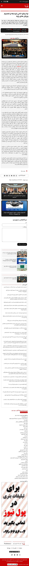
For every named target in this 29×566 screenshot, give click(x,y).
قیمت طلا (26, 423)
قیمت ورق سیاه (24, 467)
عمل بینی (26, 453)
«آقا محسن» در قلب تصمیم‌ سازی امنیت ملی (10, 278)
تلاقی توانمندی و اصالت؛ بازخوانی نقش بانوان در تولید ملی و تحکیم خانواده (15, 309)
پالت (27, 470)
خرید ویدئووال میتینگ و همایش (21, 478)
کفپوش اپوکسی (24, 462)
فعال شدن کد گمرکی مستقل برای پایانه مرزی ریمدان (10, 267)
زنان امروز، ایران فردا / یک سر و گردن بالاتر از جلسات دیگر (16, 313)
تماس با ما (14, 548)
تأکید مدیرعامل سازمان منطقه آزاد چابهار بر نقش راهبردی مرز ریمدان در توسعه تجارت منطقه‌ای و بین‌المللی (15, 298)
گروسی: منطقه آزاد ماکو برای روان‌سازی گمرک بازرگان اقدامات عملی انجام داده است (15, 404)
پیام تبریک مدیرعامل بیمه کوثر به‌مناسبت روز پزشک (17, 320)
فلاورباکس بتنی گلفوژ (23, 464)
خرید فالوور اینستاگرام (23, 451)
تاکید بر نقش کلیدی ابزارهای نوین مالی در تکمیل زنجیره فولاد (15, 302)
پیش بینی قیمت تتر (24, 429)
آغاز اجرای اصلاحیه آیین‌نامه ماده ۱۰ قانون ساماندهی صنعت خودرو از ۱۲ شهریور (16, 368)
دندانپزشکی (25, 437)
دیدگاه (25, 227)
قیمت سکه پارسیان (24, 450)
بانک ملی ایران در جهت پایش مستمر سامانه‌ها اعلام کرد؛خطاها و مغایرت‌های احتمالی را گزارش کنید (15, 324)
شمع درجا (26, 420)
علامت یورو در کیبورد (23, 425)
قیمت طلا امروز (25, 466)
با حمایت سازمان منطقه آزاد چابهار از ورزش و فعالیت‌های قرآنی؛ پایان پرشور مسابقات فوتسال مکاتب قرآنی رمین (15, 373)
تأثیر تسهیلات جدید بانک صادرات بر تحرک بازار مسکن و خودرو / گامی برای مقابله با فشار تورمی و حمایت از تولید (15, 380)
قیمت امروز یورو (24, 459)
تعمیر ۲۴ (26, 440)
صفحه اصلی (26, 34)
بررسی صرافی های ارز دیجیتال (22, 477)
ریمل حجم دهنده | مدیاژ (23, 475)
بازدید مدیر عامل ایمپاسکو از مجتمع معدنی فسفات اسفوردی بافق (15, 359)
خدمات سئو (17, 415)
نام (26, 222)
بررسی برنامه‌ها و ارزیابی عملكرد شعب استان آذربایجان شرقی (15, 305)
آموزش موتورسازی (24, 473)
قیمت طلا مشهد (24, 434)
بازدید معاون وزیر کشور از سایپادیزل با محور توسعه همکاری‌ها (15, 350)
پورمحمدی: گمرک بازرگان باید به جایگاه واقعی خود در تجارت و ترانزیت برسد (15, 400)
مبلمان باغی (25, 442)
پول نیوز (13, 38)
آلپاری (26, 461)
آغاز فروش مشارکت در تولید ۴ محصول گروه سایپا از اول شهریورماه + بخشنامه (9, 260)
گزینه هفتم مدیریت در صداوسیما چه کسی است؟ (17, 384)
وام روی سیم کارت (24, 433)
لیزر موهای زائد (25, 417)
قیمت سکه (25, 426)
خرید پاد (26, 436)
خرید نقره (26, 428)
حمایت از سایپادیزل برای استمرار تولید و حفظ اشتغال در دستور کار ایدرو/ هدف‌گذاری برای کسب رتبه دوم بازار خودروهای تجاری (15, 346)
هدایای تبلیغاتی (24, 455)
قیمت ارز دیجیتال (24, 439)
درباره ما (20, 548)
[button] (1, 1)
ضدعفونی (26, 447)
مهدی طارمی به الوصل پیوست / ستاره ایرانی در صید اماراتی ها (15, 376)
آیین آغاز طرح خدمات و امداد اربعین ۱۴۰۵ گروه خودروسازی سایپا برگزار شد (15, 337)
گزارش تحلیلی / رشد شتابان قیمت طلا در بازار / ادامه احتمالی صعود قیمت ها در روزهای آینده (15, 333)
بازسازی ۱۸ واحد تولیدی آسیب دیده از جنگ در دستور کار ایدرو (9, 253)
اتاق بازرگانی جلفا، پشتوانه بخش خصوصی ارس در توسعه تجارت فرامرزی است (15, 388)
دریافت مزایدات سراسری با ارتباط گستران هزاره (18, 418)
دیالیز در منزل (25, 472)
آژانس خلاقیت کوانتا (12, 564)
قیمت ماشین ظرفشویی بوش (22, 422)
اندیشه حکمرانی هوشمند (23, 456)
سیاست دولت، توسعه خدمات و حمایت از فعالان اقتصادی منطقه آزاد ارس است (15, 316)
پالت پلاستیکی (25, 469)
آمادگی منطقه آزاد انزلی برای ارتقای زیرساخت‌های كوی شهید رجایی (16, 395)
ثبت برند (26, 444)
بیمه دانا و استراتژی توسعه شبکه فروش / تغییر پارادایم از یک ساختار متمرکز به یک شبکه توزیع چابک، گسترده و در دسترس (15, 342)
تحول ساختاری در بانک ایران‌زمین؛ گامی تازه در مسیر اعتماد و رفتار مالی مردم (15, 364)
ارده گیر (26, 431)
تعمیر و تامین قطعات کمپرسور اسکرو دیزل (19, 458)
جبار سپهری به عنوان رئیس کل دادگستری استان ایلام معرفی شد (15, 392)
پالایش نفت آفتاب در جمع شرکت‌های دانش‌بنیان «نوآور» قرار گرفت (15, 328)
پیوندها (8, 548)
